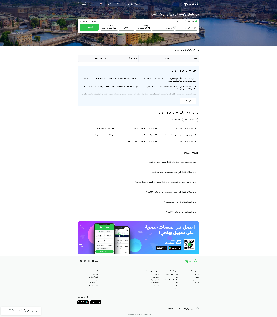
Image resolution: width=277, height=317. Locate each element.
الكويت (197, 288)
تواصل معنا (95, 274)
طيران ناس (155, 277)
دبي (198, 285)
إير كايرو (156, 285)
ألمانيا (177, 277)
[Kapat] (4, 310)
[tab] (190, 119)
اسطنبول (196, 282)
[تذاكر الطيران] (198, 50)
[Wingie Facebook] (93, 261)
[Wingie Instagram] (89, 261)
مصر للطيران (155, 274)
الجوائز (96, 288)
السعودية (156, 288)
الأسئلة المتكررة (93, 277)
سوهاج (197, 277)
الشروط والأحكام (93, 285)
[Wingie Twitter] (85, 261)
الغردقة (197, 274)
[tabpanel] (138, 135)
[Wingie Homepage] (191, 3)
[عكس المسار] (174, 27)
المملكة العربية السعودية (172, 274)
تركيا (177, 282)
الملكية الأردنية (154, 279)
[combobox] (185, 29)
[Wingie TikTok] (80, 261)
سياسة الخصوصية (93, 282)
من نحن (96, 279)
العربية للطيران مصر (153, 282)
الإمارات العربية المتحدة (172, 279)
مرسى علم (196, 279)
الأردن (177, 288)
